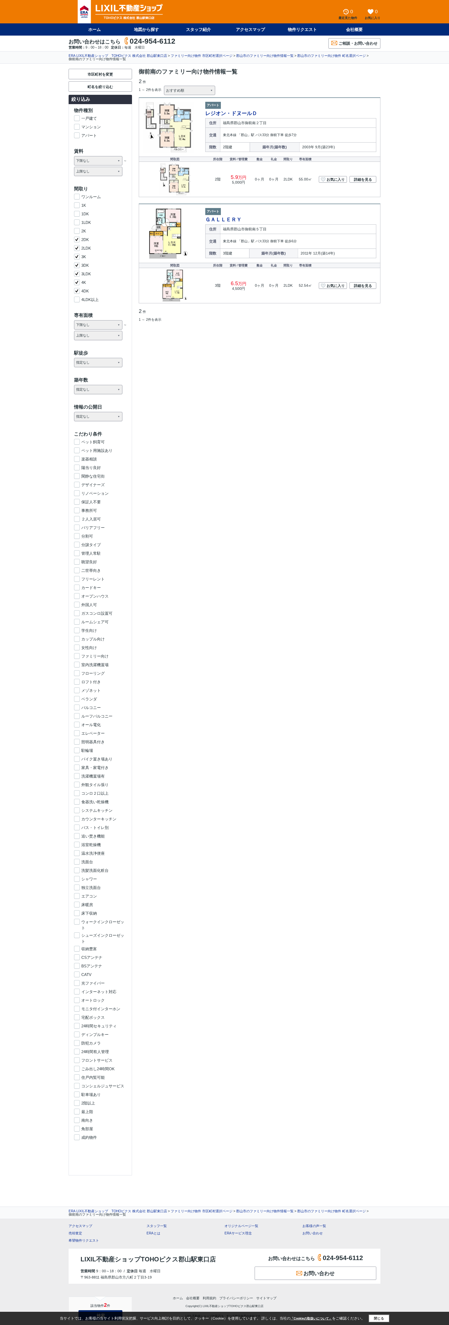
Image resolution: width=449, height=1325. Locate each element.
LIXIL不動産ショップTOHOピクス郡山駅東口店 (148, 1259)
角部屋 (87, 1129)
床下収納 (89, 913)
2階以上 (88, 1103)
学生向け (89, 630)
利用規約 (209, 1298)
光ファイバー (93, 983)
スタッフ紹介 (198, 29)
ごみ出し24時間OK (98, 1069)
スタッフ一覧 (157, 1226)
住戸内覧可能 (93, 1077)
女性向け (89, 647)
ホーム (94, 29)
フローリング (93, 673)
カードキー (91, 587)
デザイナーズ (93, 485)
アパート (89, 135)
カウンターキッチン (98, 819)
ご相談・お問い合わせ (358, 43)
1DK (85, 214)
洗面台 (87, 862)
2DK (85, 239)
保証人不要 (91, 502)
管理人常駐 (91, 553)
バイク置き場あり (97, 759)
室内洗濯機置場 (95, 664)
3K (83, 257)
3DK (85, 265)
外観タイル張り (95, 784)
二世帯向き (91, 570)
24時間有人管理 (95, 1051)
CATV (86, 974)
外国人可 (89, 605)
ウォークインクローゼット (102, 922)
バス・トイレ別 (95, 827)
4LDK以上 (90, 299)
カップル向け (93, 639)
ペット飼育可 (93, 442)
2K (83, 231)
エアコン (89, 896)
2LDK (86, 248)
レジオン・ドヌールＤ (231, 113)
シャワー (89, 879)
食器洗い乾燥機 (95, 802)
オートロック (93, 1000)
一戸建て (89, 118)
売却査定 (75, 1233)
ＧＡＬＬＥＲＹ (223, 219)
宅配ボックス (93, 1017)
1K (83, 205)
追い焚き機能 (93, 836)
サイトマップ (266, 1298)
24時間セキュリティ (99, 1026)
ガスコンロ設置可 (97, 613)
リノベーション (95, 493)
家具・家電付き (95, 767)
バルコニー (91, 707)
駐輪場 (87, 750)
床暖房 (87, 904)
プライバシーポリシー (236, 1298)
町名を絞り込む (100, 87)
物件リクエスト (302, 29)
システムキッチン (97, 810)
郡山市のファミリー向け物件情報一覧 (265, 56)
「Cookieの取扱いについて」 (311, 1318)
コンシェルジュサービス (102, 1086)
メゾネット (91, 690)
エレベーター (93, 733)
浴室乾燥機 (91, 844)
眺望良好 (89, 562)
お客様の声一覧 (314, 1226)
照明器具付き (93, 742)
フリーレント (93, 579)
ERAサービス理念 (238, 1233)
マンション (91, 127)
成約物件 (89, 1137)
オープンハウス (95, 596)
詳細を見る (363, 179)
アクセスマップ (80, 1226)
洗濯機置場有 (93, 776)
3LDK (86, 274)
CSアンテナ (91, 957)
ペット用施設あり (97, 450)
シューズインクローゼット (102, 935)
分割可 (87, 536)
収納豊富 (89, 949)
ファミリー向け (95, 656)
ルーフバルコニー (97, 716)
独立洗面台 (91, 887)
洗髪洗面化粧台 (95, 870)
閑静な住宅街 (93, 476)
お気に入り (336, 179)
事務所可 (89, 510)
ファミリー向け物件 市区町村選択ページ (202, 56)
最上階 (87, 1111)
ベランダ (89, 699)
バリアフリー (93, 527)
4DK (85, 291)
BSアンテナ (91, 966)
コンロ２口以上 (95, 793)
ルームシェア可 (95, 622)
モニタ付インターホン (100, 1009)
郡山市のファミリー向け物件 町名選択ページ (331, 56)
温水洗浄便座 (93, 853)
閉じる (379, 1318)
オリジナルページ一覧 (241, 1226)
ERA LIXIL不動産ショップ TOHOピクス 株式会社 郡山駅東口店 (118, 56)
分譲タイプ (91, 545)
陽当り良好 (91, 467)
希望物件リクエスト (84, 1240)
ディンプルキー (95, 1034)
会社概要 (354, 29)
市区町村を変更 (100, 74)
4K (83, 282)
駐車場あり (91, 1094)
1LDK (86, 222)
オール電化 (91, 724)
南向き (87, 1120)
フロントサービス (97, 1060)
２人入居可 (91, 519)
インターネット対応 (98, 991)
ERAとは (153, 1233)
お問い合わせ (312, 1233)
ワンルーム (91, 197)
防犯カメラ (91, 1043)
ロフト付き (91, 682)
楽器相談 (89, 459)
